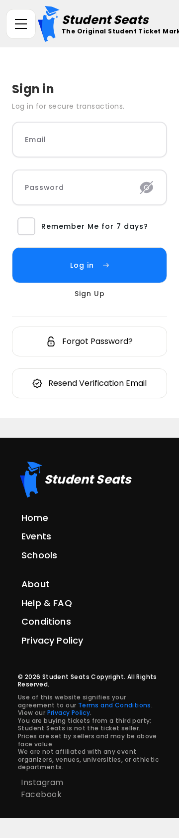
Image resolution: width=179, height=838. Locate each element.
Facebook (41, 794)
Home (34, 517)
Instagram (42, 782)
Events (36, 536)
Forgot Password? (97, 341)
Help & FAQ (46, 603)
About (35, 584)
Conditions (46, 621)
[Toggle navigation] (21, 24)
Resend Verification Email (97, 383)
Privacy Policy (52, 640)
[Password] (146, 187)
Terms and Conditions (114, 705)
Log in (82, 265)
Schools (39, 555)
